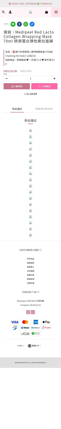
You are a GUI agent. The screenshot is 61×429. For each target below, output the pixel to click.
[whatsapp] (25, 24)
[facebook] (19, 24)
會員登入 (30, 266)
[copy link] (32, 24)
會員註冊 (30, 262)
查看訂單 (30, 275)
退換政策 (30, 279)
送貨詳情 (30, 283)
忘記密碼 (30, 271)
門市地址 (30, 258)
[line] (13, 24)
